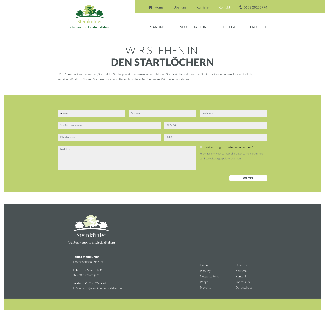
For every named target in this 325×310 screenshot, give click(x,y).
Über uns (179, 7)
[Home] (83, 14)
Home (159, 7)
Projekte (258, 27)
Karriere (202, 7)
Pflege (229, 27)
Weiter (248, 178)
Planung (157, 27)
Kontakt (224, 7)
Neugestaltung (194, 27)
